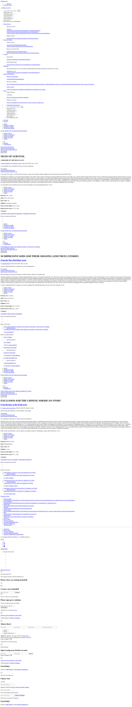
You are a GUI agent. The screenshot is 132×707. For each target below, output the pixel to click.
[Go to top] (4, 549)
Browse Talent (18, 102)
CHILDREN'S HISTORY (29, 213)
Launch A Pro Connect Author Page (85, 84)
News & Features (8, 15)
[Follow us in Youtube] (4, 546)
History (37, 32)
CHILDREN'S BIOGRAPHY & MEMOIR (11, 213)
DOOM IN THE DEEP (9, 352)
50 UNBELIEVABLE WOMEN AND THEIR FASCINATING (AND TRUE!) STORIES (26, 329)
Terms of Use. (25, 635)
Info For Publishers (29, 516)
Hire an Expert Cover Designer (58, 84)
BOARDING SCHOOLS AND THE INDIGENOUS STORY (19, 475)
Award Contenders (22, 64)
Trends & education (11, 89)
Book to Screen (10, 53)
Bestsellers (9, 38)
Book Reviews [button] (7, 24)
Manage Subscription (30, 72)
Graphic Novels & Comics (28, 33)
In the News (17, 53)
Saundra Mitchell (6, 263)
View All (9, 29)
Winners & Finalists (11, 59)
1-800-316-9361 (9, 669)
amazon (2, 149)
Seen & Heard (23, 51)
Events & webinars (41, 89)
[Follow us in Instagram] (4, 545)
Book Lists (11, 503)
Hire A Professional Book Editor (14, 84)
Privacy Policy (7, 519)
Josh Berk (7, 355)
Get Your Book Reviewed (28, 84)
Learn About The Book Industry (67, 511)
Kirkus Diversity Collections (10, 514)
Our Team (9, 516)
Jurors (28, 59)
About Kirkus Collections (22, 97)
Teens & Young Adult (40, 33)
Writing (8, 79)
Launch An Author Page (38, 102)
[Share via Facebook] (9, 134)
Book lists (14, 38)
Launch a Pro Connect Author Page (50, 511)
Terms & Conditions (8, 521)
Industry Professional (9, 633)
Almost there (4, 607)
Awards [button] (5, 54)
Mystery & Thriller (23, 46)
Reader (5, 630)
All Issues (22, 72)
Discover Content (11, 102)
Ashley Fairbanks (9, 478)
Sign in (2, 635)
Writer (5, 631)
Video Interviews (8, 17)
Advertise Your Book (71, 84)
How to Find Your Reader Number (20, 687)
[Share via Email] (8, 137)
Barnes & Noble (9, 149)
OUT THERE (7, 342)
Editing (12, 79)
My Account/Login (31, 514)
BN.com (15, 149)
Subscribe (37, 72)
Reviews (6, 143)
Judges (38, 64)
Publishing (16, 79)
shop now (3, 148)
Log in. (15, 610)
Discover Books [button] (7, 499)
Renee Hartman (6, 163)
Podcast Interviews (8, 18)
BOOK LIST (8, 131)
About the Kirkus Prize (21, 59)
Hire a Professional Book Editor (11, 511)
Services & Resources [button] (9, 74)
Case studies (19, 89)
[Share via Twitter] (8, 136)
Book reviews (7, 12)
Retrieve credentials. (15, 618)
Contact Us (6, 529)
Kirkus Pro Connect (22, 514)
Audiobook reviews (9, 14)
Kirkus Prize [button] (7, 504)
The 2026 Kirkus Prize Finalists (19, 131)
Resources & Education (12, 76)
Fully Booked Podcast (33, 53)
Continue (17, 592)
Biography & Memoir (30, 32)
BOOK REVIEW (11, 328)
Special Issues (16, 72)
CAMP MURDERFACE (10, 363)
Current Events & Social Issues (14, 33)
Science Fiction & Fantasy (13, 32)
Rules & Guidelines (32, 64)
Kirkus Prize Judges (29, 505)
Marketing (21, 79)
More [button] (5, 91)
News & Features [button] (8, 40)
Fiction (14, 30)
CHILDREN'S (7, 144)
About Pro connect (27, 102)
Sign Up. (16, 698)
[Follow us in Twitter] (4, 543)
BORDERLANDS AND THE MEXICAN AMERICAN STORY (20, 491)
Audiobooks (10, 30)
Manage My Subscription (21, 508)
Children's (47, 33)
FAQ (17, 516)
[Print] (5, 139)
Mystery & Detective (31, 30)
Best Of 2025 (27, 38)
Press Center (21, 516)
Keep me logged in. (5, 639)
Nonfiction (22, 32)
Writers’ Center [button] (7, 510)
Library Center (10, 87)
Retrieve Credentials (19, 695)
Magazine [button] (6, 66)
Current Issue (10, 72)
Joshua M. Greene (17, 163)
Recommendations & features (29, 89)
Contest (14, 516)
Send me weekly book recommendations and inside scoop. (15, 637)
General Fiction (10, 45)
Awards (18, 51)
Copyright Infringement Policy (11, 522)
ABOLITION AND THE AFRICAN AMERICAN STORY (18, 483)
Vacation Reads (34, 38)
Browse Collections (11, 97)
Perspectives (13, 51)
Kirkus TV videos (46, 503)
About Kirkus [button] (7, 515)
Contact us (6, 518)
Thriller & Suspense (21, 30)
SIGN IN (9, 3)
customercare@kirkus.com (22, 669)
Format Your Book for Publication (43, 84)
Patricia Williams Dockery (11, 485)
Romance (38, 30)
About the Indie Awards (12, 64)
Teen (20, 45)
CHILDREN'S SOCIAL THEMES (9, 459)
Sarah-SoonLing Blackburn (9, 408)
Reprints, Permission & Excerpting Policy (9, 524)
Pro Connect (7, 20)
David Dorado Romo (10, 493)
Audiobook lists (20, 38)
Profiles (8, 51)
